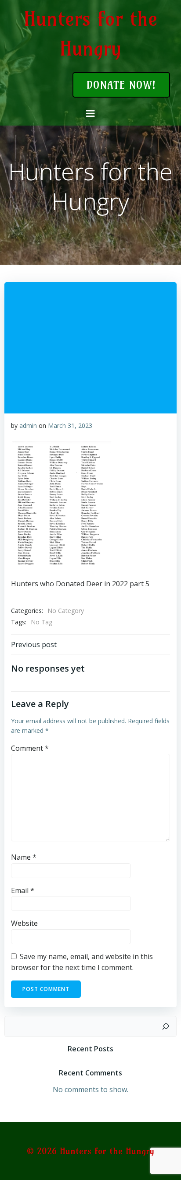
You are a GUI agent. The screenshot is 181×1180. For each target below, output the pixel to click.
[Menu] (90, 113)
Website (24, 923)
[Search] (165, 1026)
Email (22, 890)
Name (23, 857)
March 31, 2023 (70, 425)
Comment (30, 748)
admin (28, 425)
